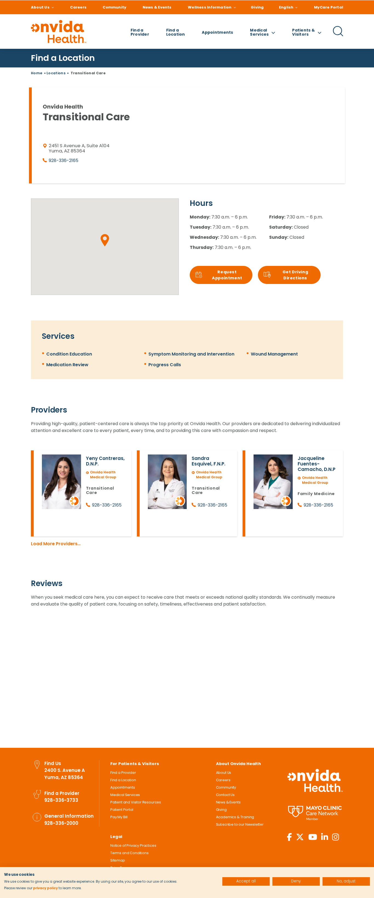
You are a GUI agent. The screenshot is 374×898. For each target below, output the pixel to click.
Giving (257, 7)
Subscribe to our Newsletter (240, 824)
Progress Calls (164, 365)
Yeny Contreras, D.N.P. (105, 461)
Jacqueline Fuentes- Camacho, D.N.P (316, 464)
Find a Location (175, 32)
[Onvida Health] (58, 31)
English (286, 7)
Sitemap (117, 860)
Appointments (217, 32)
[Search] (338, 35)
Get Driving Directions (295, 275)
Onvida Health (315, 780)
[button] (105, 240)
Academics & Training (235, 817)
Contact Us (225, 794)
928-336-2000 (61, 823)
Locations (56, 73)
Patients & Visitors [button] (303, 32)
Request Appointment (227, 275)
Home (36, 73)
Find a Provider (140, 32)
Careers (78, 7)
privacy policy (45, 888)
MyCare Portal (328, 7)
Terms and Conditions (129, 853)
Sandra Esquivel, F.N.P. (208, 461)
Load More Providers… (55, 544)
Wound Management (274, 354)
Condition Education (69, 354)
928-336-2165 (63, 160)
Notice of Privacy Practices (133, 845)
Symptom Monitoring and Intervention (191, 354)
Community (114, 7)
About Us (40, 7)
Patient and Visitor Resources (135, 802)
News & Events (157, 7)
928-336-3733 (61, 800)
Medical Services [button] (259, 32)
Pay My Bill (119, 817)
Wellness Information (209, 7)
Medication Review (67, 365)
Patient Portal (121, 809)
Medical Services (125, 794)
